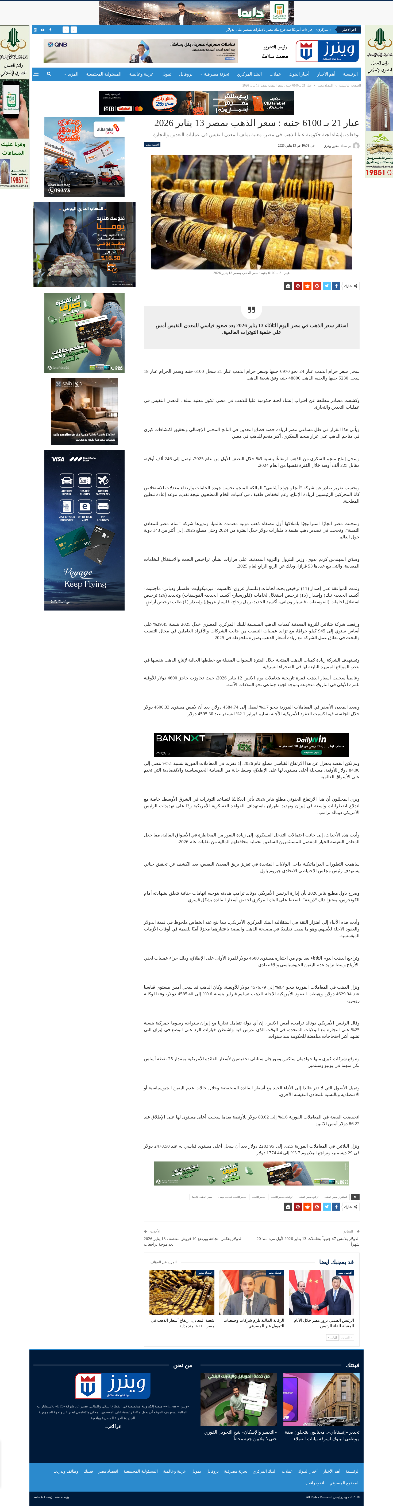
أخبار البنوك (299, 74)
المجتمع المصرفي (344, 1483)
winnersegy (62, 1497)
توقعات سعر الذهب (281, 1196)
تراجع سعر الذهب (308, 1196)
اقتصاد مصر (152, 144)
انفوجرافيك (314, 1483)
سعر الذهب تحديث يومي (232, 1196)
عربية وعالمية (141, 74)
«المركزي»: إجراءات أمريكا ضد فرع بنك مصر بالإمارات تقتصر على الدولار (279, 30)
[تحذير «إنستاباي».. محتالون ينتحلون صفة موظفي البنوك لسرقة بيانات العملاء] (321, 1399)
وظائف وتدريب (65, 1471)
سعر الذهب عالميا (202, 1196)
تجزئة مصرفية (216, 74)
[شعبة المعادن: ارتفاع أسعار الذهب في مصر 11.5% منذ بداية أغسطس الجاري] (181, 1292)
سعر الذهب (258, 1196)
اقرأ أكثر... (113, 1427)
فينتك (88, 1471)
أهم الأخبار (326, 74)
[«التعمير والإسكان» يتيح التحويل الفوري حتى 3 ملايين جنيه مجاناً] (239, 1399)
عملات (275, 74)
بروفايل (185, 74)
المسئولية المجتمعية (103, 74)
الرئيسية (350, 74)
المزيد (73, 74)
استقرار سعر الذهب (336, 1196)
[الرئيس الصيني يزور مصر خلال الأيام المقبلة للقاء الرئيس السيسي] (321, 1292)
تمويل (166, 74)
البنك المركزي (249, 74)
